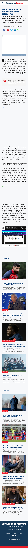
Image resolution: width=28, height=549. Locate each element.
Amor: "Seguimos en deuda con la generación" (13, 283)
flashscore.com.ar (14, 543)
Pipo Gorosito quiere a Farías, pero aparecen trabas (13, 415)
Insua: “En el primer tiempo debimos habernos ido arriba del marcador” (16, 82)
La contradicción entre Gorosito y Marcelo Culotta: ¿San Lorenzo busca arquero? (14, 477)
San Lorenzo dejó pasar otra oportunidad (12, 376)
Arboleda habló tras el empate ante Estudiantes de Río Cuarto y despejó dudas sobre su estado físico (14, 345)
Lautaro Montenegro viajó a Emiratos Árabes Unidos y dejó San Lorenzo (13, 508)
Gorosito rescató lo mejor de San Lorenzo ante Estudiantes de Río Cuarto (13, 314)
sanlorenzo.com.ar (14, 541)
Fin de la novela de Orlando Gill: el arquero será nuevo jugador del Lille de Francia (13, 446)
